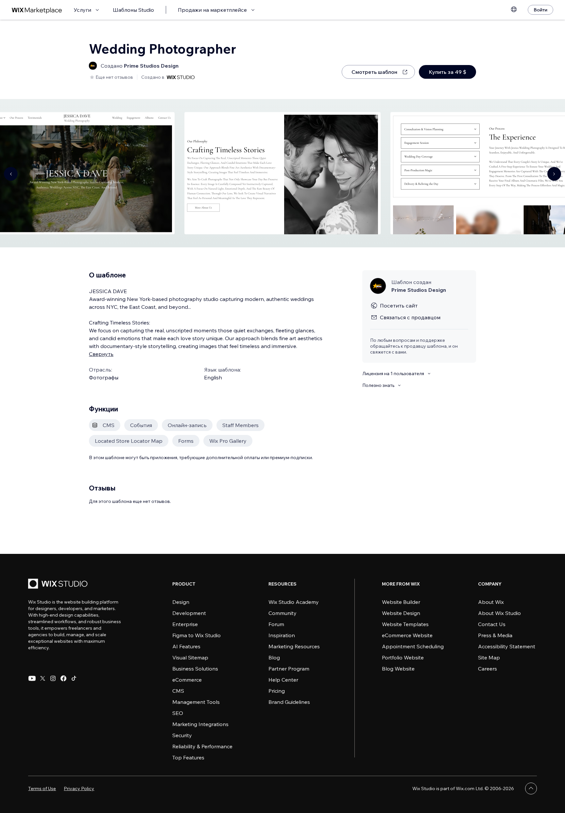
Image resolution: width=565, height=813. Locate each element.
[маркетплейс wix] (37, 10)
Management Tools (196, 702)
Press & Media (495, 635)
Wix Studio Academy (293, 602)
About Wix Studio (499, 613)
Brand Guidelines (289, 702)
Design (180, 602)
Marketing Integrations (200, 724)
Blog (274, 657)
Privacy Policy (79, 788)
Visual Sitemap (190, 657)
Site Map (489, 657)
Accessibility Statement (506, 646)
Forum (276, 624)
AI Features (186, 646)
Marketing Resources (294, 646)
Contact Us (491, 624)
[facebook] (63, 678)
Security (182, 735)
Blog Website (398, 668)
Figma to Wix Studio (196, 635)
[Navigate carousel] (11, 174)
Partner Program (288, 668)
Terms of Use (42, 788)
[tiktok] (74, 678)
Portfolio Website (403, 657)
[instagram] (53, 678)
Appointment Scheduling (413, 646)
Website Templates (405, 624)
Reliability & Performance (202, 746)
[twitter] (42, 678)
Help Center (283, 679)
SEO (177, 713)
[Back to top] (531, 788)
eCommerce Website (407, 635)
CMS (178, 691)
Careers (487, 668)
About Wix (491, 602)
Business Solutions (195, 668)
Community (282, 613)
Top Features (188, 757)
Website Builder (401, 602)
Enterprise (185, 624)
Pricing (276, 691)
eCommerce (187, 679)
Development (189, 613)
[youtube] (32, 678)
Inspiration (281, 635)
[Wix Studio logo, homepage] (59, 584)
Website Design (401, 613)
